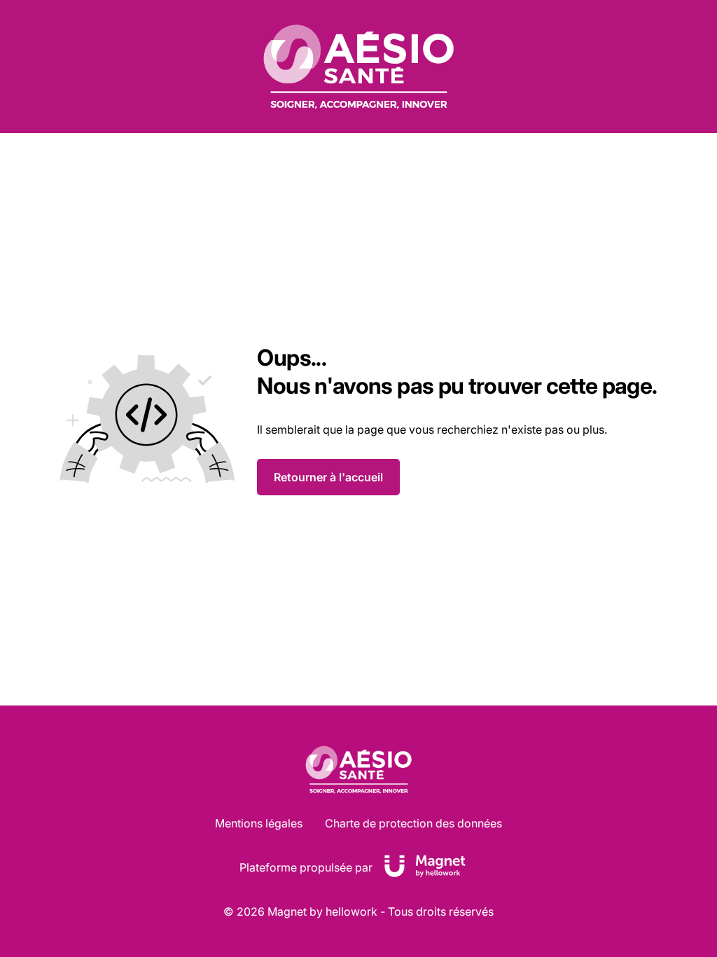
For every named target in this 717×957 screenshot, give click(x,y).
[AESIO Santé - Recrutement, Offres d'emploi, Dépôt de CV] (358, 66)
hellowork (351, 911)
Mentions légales (258, 823)
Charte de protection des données (413, 823)
